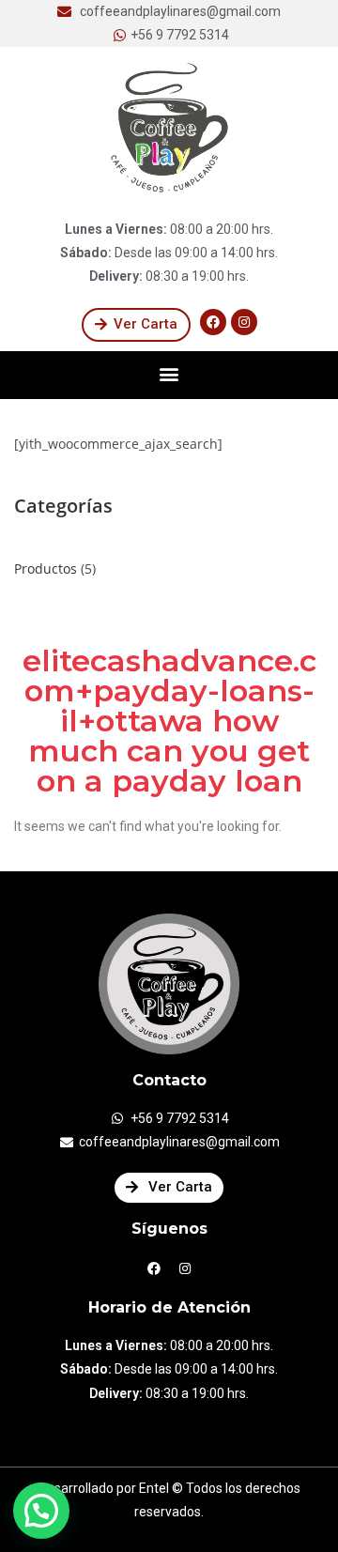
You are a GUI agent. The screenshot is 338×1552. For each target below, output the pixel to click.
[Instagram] (244, 322)
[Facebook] (213, 322)
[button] (136, 325)
